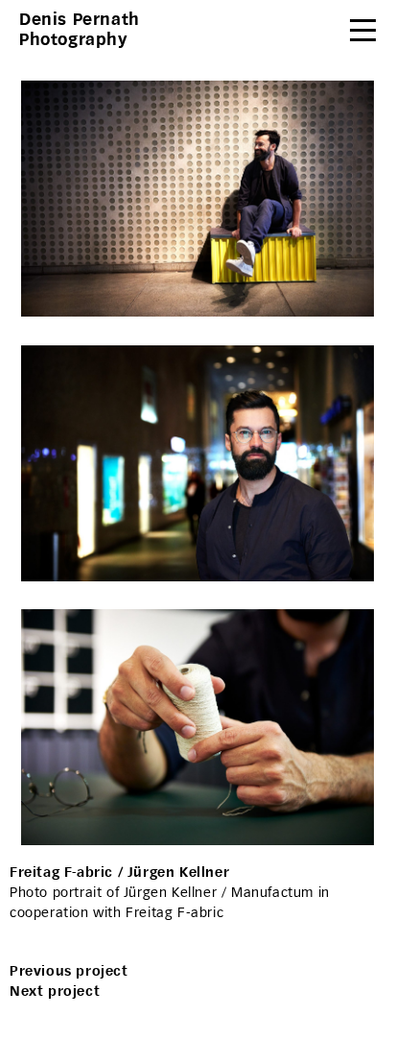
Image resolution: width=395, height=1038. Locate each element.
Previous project (69, 971)
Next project (55, 991)
